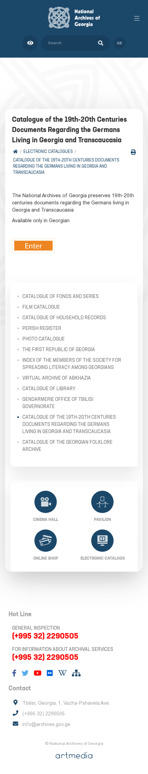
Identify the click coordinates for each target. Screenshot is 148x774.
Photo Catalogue (43, 339)
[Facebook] (14, 673)
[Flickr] (50, 673)
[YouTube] (38, 673)
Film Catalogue (41, 307)
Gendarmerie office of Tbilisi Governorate (57, 402)
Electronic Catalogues (48, 151)
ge (119, 43)
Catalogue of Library (48, 388)
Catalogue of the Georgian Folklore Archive (67, 445)
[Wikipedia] (62, 673)
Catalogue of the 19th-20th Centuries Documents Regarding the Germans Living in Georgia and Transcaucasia (66, 166)
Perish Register (41, 328)
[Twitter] (25, 673)
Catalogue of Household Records (64, 317)
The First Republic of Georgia (58, 349)
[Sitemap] (76, 673)
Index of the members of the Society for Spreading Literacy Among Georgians (71, 363)
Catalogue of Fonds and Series (60, 296)
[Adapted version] (30, 43)
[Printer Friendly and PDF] (133, 152)
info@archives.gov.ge (46, 724)
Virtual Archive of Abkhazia (56, 378)
